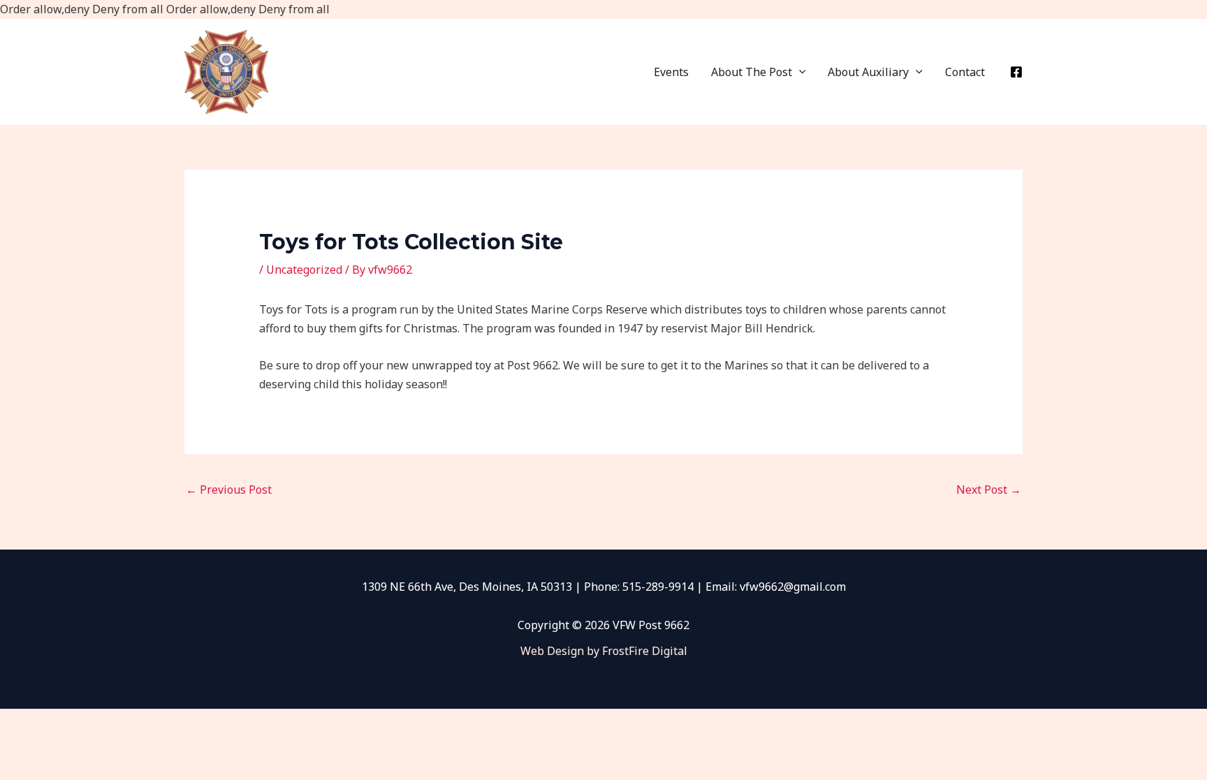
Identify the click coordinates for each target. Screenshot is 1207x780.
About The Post (751, 72)
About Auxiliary (868, 72)
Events (671, 72)
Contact (965, 72)
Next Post (988, 489)
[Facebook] (1016, 72)
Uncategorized (304, 269)
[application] (799, 71)
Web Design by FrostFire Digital (603, 650)
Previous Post (229, 489)
